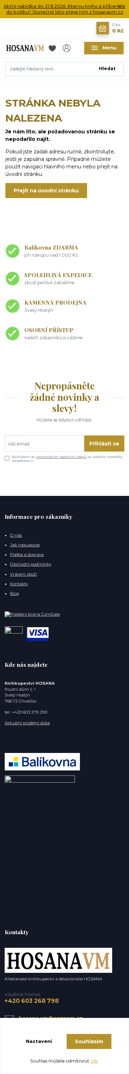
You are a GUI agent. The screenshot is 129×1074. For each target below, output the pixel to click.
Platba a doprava (27, 554)
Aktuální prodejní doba (27, 722)
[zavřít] (120, 7)
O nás (16, 535)
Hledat (107, 68)
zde (94, 1061)
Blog (14, 593)
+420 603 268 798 (32, 1000)
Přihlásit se (104, 443)
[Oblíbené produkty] (53, 48)
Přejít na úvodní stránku (46, 190)
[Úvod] (25, 48)
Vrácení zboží (23, 574)
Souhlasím (89, 1041)
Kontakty (19, 583)
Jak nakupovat (25, 544)
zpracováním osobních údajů (61, 457)
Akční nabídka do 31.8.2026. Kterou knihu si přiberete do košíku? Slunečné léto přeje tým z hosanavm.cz (64, 9)
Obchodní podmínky (30, 564)
